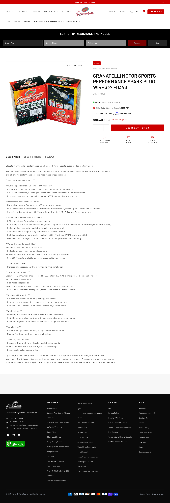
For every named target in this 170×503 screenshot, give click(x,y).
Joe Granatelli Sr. (145, 432)
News (141, 447)
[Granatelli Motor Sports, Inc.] (85, 11)
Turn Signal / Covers (85, 462)
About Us (142, 408)
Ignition (17, 21)
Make (46, 38)
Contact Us (143, 418)
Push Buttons (83, 437)
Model (89, 38)
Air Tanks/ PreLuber (54, 427)
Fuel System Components (56, 480)
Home (8, 21)
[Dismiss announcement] (163, 2)
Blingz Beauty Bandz (54, 442)
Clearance (50, 456)
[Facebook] (8, 435)
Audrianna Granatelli (147, 413)
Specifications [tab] (32, 157)
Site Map (142, 442)
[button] (131, 11)
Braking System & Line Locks (58, 447)
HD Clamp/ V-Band (85, 404)
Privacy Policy (113, 413)
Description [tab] (13, 157)
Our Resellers (144, 437)
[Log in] (137, 11)
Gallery (141, 423)
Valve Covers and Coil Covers (88, 471)
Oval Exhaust (82, 432)
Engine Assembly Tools (55, 461)
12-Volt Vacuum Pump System (58, 422)
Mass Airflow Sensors (86, 423)
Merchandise (82, 427)
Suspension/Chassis (85, 442)
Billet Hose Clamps (54, 437)
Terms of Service (158, 494)
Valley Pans (82, 466)
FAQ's (110, 408)
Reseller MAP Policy (115, 418)
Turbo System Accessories (88, 457)
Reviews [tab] (50, 157)
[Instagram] (13, 435)
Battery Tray (51, 432)
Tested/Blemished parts (87, 447)
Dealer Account (145, 452)
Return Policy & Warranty (117, 423)
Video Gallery (144, 428)
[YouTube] (19, 435)
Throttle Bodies (83, 452)
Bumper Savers (52, 451)
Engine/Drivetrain (53, 466)
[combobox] (23, 43)
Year (5, 38)
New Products (52, 408)
